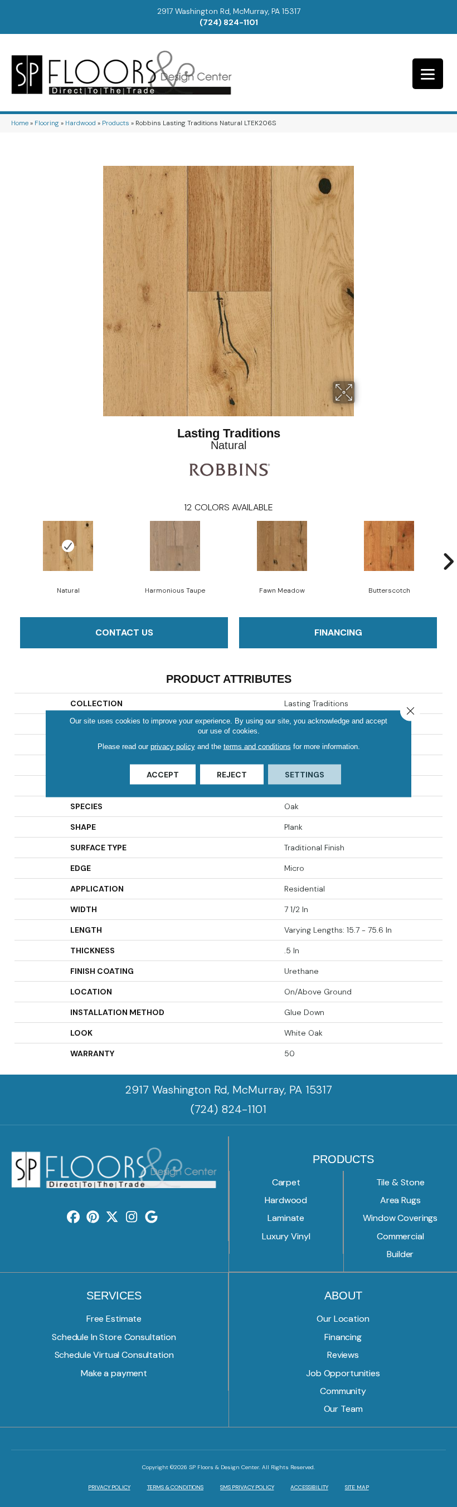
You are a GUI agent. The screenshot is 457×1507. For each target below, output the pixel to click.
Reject (232, 775)
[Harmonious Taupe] (175, 546)
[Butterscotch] (389, 546)
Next (448, 544)
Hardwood (80, 123)
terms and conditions (257, 746)
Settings (304, 775)
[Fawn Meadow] (282, 546)
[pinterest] (93, 1217)
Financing (338, 632)
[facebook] (73, 1217)
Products (115, 123)
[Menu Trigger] (427, 73)
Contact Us (124, 632)
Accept (163, 775)
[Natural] (67, 546)
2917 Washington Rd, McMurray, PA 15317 (228, 11)
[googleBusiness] (151, 1217)
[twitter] (112, 1217)
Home (19, 123)
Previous (9, 544)
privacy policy (172, 746)
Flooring (47, 123)
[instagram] (132, 1217)
